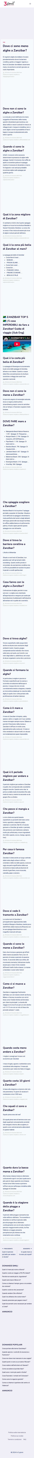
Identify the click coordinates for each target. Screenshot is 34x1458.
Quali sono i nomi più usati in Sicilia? (14, 1372)
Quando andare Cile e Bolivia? (12, 1293)
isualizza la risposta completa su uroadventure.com (16, 937)
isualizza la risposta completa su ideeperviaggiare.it (16, 1240)
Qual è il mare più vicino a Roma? (13, 1269)
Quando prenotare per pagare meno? (14, 1300)
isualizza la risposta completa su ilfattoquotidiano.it (16, 414)
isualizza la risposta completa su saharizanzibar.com (16, 878)
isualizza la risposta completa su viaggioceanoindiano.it (11, 976)
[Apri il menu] (30, 3)
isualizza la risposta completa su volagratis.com (15, 1099)
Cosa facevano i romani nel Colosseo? (15, 1376)
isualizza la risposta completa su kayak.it (13, 1074)
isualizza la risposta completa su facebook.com (15, 605)
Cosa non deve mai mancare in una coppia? (16, 1358)
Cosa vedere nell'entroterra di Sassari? (15, 1365)
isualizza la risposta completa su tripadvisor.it (14, 469)
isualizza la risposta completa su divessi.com (14, 1134)
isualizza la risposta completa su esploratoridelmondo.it (11, 178)
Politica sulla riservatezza (17, 1432)
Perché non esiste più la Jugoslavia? (14, 1276)
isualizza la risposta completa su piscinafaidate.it (15, 701)
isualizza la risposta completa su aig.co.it (13, 802)
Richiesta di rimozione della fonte (13, 72)
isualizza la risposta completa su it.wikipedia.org (15, 842)
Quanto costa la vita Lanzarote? (13, 1290)
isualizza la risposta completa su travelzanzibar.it (15, 533)
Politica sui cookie (17, 1436)
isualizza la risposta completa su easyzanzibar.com (16, 238)
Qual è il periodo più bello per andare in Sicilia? (8, 1253)
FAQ (4, 42)
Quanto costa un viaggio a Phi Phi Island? (16, 1273)
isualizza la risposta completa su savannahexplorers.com (11, 1194)
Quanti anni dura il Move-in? (11, 1280)
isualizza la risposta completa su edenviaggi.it (14, 575)
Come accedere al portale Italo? (13, 1369)
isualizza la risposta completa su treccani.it (14, 663)
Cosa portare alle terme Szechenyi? (14, 1348)
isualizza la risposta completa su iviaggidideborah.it (16, 1015)
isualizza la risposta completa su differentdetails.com (16, 139)
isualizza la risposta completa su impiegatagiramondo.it (11, 75)
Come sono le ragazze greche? (12, 1379)
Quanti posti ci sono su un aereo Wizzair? (16, 1362)
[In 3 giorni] (9, 4)
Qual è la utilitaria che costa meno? (14, 1297)
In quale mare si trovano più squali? (25, 1251)
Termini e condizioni (14, 1439)
